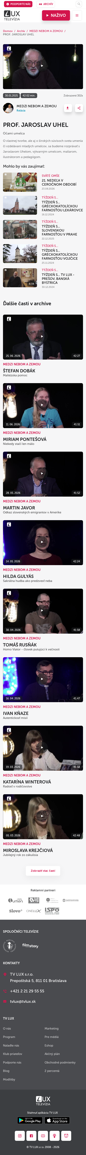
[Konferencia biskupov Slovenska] (9, 946)
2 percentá (52, 1071)
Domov (8, 31)
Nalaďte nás (11, 1045)
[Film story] (30, 946)
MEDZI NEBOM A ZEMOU (46, 31)
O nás (7, 1028)
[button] (68, 108)
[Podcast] (55, 1136)
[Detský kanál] (66, 1136)
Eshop (49, 1045)
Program (9, 1037)
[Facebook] (31, 1136)
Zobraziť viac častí (43, 871)
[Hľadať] (79, 4)
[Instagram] (20, 1136)
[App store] (57, 1121)
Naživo (58, 15)
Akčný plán (52, 1054)
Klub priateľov (12, 1054)
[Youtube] (43, 1136)
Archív (48, 4)
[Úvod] (12, 15)
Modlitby (9, 1079)
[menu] (77, 15)
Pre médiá (52, 1037)
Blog (6, 1071)
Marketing (52, 1028)
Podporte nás (20, 4)
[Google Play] (30, 1121)
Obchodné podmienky (60, 1062)
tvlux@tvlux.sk (23, 1001)
